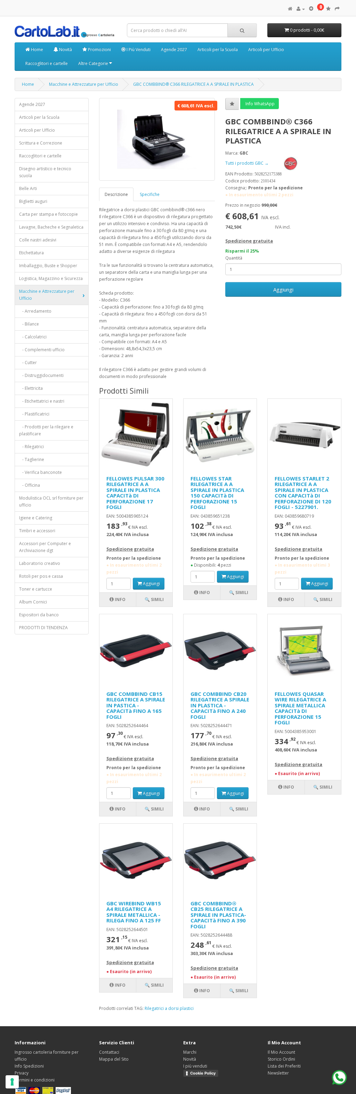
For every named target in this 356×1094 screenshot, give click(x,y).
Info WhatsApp (259, 104)
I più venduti (195, 1066)
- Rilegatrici (31, 447)
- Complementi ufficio (42, 350)
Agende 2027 (174, 49)
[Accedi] (301, 9)
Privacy (22, 1073)
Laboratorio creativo (39, 563)
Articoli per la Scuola (217, 49)
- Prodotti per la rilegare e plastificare (46, 430)
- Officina (29, 485)
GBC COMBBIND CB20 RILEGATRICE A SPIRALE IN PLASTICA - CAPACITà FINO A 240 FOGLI (220, 705)
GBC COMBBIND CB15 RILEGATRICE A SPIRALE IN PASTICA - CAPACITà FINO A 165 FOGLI (135, 705)
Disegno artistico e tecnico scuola (45, 172)
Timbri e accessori (37, 531)
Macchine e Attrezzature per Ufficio (83, 84)
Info (120, 599)
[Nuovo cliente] (311, 9)
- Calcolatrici (33, 337)
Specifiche (150, 194)
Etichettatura (31, 253)
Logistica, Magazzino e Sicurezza (51, 278)
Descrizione (116, 194)
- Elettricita (31, 388)
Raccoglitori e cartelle (46, 63)
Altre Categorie (93, 63)
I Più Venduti (138, 49)
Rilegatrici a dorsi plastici (169, 1008)
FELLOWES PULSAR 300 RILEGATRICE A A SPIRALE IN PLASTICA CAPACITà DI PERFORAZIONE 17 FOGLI (135, 493)
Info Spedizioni (29, 1066)
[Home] (290, 9)
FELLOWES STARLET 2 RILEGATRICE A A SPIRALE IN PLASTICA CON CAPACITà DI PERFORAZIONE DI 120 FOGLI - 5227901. (303, 493)
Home (36, 49)
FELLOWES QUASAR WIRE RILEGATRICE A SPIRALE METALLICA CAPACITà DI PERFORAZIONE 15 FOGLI (300, 708)
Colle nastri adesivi (37, 240)
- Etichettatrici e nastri (41, 401)
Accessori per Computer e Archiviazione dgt (45, 547)
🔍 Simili (154, 599)
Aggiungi (283, 289)
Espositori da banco (39, 615)
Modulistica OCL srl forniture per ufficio (51, 501)
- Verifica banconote (40, 472)
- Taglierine (31, 459)
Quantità (233, 258)
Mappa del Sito (114, 1059)
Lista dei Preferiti (284, 1066)
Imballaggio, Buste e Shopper (48, 266)
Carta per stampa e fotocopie (48, 214)
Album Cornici (33, 602)
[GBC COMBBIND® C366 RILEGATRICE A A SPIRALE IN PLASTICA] (157, 139)
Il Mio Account (281, 1052)
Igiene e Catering (35, 518)
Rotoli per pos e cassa (41, 576)
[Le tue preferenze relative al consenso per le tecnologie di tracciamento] (12, 1081)
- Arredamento (35, 311)
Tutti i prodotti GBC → (247, 163)
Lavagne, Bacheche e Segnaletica (51, 227)
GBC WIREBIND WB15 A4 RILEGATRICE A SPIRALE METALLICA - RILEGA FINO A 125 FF (133, 912)
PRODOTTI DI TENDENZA (43, 628)
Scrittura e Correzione (40, 143)
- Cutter (28, 362)
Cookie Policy (203, 1073)
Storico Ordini (281, 1059)
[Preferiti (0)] (328, 9)
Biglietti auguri (33, 201)
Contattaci (109, 1052)
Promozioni (99, 49)
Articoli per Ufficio (266, 49)
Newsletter (278, 1073)
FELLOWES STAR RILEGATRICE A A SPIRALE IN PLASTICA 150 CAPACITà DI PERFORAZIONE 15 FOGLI (217, 493)
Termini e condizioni (35, 1080)
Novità (65, 49)
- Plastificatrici (34, 414)
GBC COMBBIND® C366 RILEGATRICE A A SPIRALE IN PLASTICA (193, 84)
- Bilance (29, 324)
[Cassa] (337, 9)
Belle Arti (28, 188)
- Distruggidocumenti (41, 375)
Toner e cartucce (35, 589)
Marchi (189, 1052)
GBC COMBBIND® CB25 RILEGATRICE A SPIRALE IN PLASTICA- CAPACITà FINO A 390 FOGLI (218, 915)
